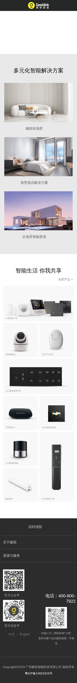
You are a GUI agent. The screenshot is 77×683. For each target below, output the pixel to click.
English (25, 634)
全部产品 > (65, 279)
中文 (11, 634)
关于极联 (10, 542)
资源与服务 (11, 555)
